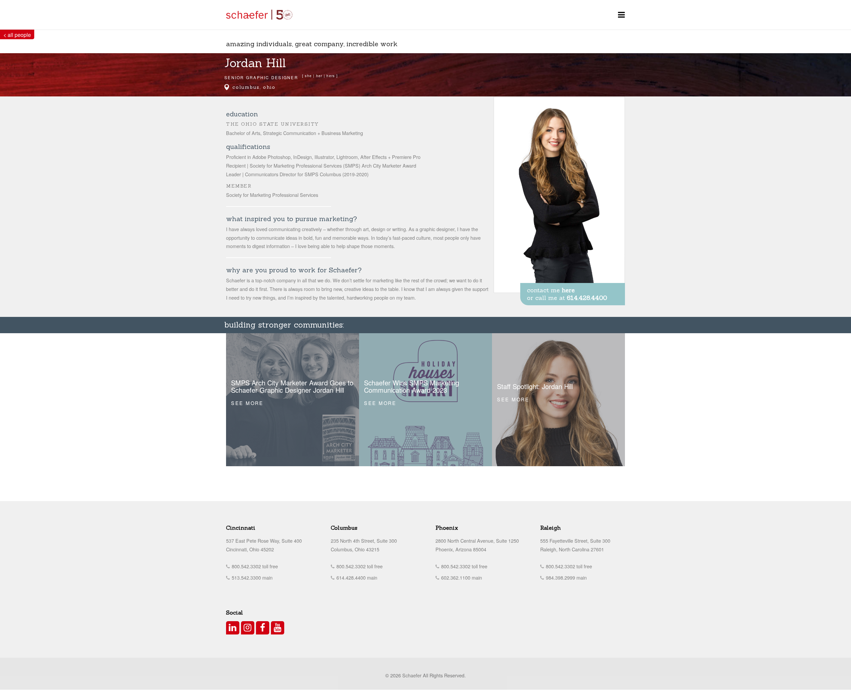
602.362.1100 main (461, 577)
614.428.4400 (587, 298)
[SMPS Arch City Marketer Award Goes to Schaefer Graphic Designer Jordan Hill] (292, 399)
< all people (17, 35)
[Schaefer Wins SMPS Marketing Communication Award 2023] (425, 399)
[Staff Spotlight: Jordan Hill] (558, 399)
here (568, 290)
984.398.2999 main (566, 577)
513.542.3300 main (251, 577)
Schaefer (412, 675)
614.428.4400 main (356, 577)
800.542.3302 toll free (254, 566)
